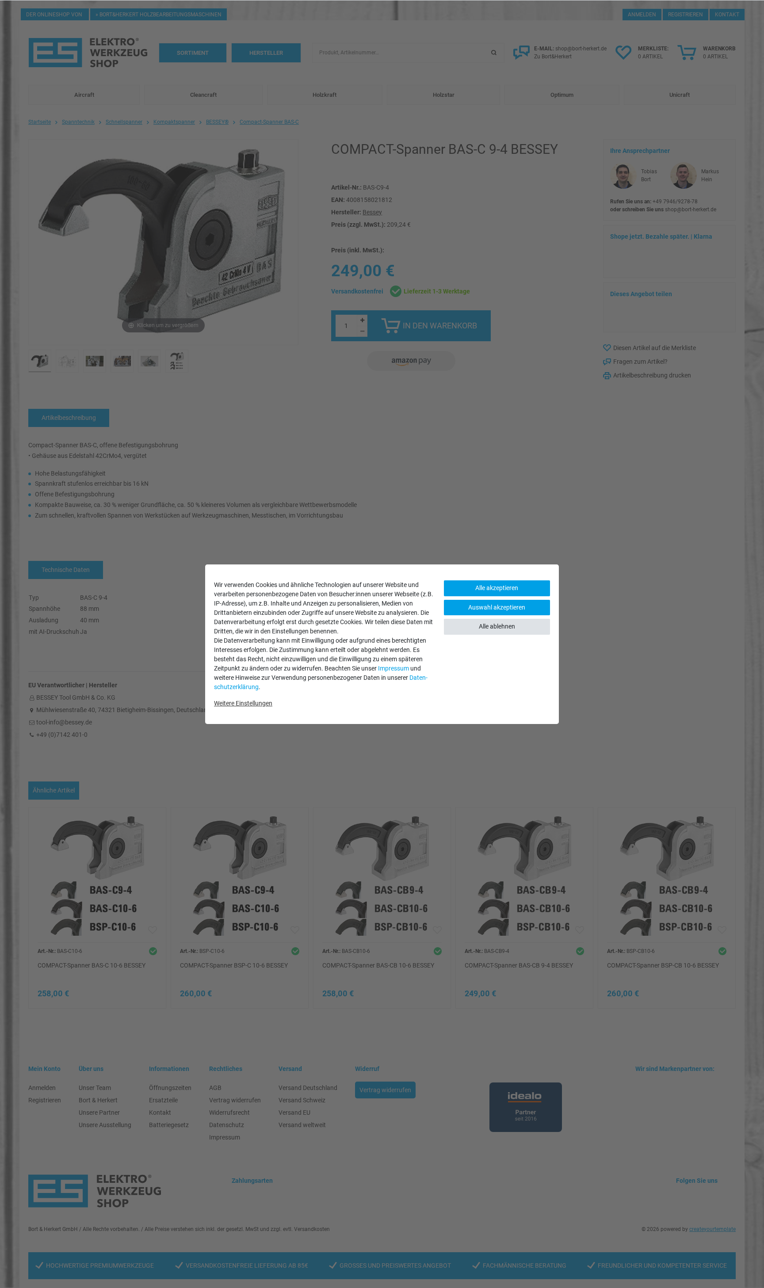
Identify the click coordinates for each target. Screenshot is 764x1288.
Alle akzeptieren (496, 587)
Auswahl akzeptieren (496, 607)
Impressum (393, 668)
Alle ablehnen (497, 626)
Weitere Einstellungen (243, 703)
